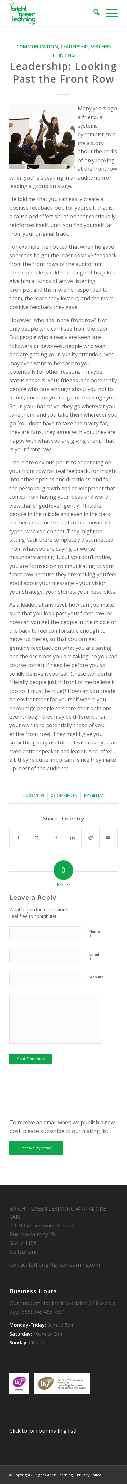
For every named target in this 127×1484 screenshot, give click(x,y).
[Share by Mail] (108, 837)
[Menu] (109, 13)
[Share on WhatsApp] (55, 837)
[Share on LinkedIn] (72, 837)
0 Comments (64, 795)
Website (96, 977)
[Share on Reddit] (90, 837)
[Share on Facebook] (19, 837)
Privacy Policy (89, 1474)
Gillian (97, 795)
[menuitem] (93, 13)
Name (94, 934)
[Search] (93, 13)
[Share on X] (37, 837)
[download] (52, 13)
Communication (37, 46)
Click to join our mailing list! (42, 1430)
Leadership (74, 46)
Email (94, 957)
